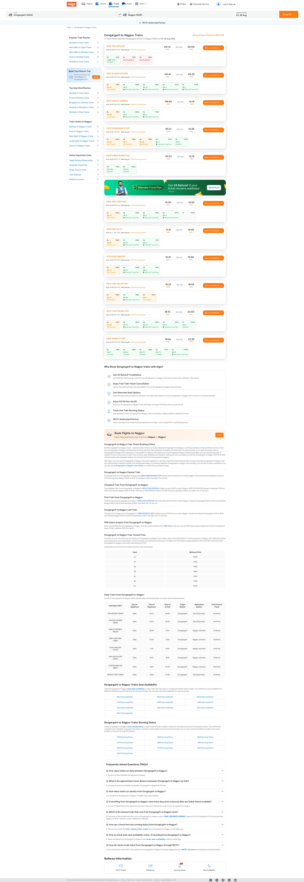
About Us (156, 880)
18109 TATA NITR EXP (150, 488)
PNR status (168, 526)
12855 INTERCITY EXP (146, 513)
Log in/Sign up (229, 4)
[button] (225, 4)
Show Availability (212, 48)
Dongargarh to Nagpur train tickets (129, 466)
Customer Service (147, 880)
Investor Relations (166, 880)
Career (138, 880)
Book (219, 435)
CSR (174, 880)
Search (287, 14)
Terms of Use (130, 880)
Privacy (123, 880)
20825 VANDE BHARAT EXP (150, 476)
